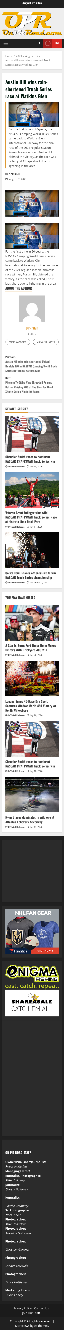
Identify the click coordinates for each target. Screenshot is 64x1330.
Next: (29, 385)
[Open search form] (39, 43)
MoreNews (22, 1326)
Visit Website (17, 342)
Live (57, 43)
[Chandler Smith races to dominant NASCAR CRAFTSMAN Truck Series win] (32, 434)
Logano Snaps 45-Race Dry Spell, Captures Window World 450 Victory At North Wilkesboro (30, 706)
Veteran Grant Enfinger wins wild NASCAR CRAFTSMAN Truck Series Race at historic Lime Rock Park (31, 517)
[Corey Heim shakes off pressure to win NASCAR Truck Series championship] (32, 550)
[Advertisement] (32, 874)
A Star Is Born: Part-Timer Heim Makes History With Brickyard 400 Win (30, 647)
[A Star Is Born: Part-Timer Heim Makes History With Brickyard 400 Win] (32, 623)
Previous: (31, 364)
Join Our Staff (31, 1313)
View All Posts (46, 342)
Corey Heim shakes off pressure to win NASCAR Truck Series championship (30, 575)
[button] (5, 43)
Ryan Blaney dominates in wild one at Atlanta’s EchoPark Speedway (29, 819)
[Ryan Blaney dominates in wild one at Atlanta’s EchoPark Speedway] (32, 794)
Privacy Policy (23, 1308)
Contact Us (41, 1308)
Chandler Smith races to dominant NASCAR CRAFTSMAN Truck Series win (30, 459)
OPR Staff (14, 174)
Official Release (16, 466)
